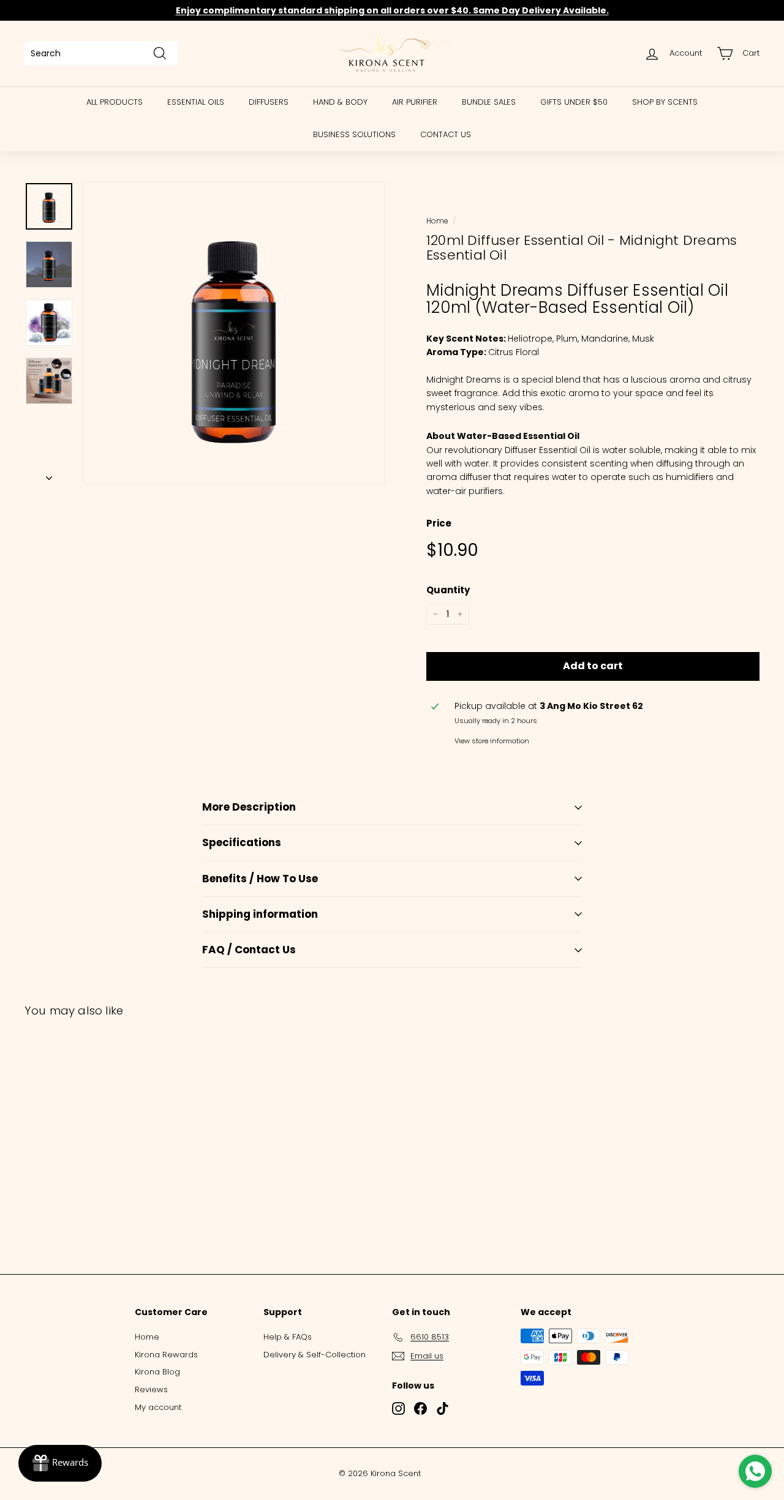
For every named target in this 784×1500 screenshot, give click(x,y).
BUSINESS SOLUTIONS (354, 134)
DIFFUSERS (268, 102)
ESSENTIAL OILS (195, 102)
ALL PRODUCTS (114, 102)
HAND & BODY (340, 102)
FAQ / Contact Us (249, 949)
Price (438, 523)
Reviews (151, 1389)
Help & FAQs (287, 1337)
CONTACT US (445, 134)
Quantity (448, 589)
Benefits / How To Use (260, 878)
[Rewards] (60, 1463)
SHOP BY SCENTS (665, 102)
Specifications (241, 842)
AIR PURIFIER (414, 102)
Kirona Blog (157, 1372)
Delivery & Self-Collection (314, 1354)
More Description (249, 807)
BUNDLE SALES (489, 102)
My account (158, 1407)
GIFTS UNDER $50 (574, 102)
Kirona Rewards (166, 1354)
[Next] (49, 474)
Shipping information (260, 914)
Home (437, 221)
